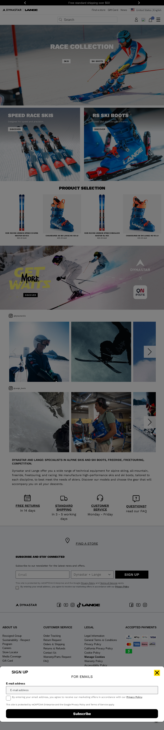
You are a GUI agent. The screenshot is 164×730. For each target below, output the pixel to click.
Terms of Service (99, 704)
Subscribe (82, 714)
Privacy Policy (134, 697)
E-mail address (15, 683)
